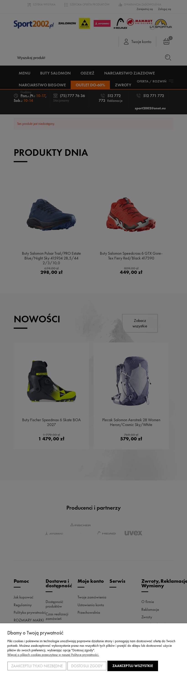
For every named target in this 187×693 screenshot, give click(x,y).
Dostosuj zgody (87, 665)
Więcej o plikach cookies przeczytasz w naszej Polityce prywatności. (53, 654)
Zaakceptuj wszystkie (132, 665)
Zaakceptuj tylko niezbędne (37, 665)
